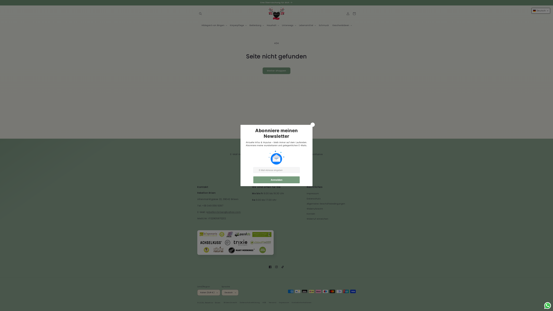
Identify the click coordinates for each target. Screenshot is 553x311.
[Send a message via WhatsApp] (548, 306)
